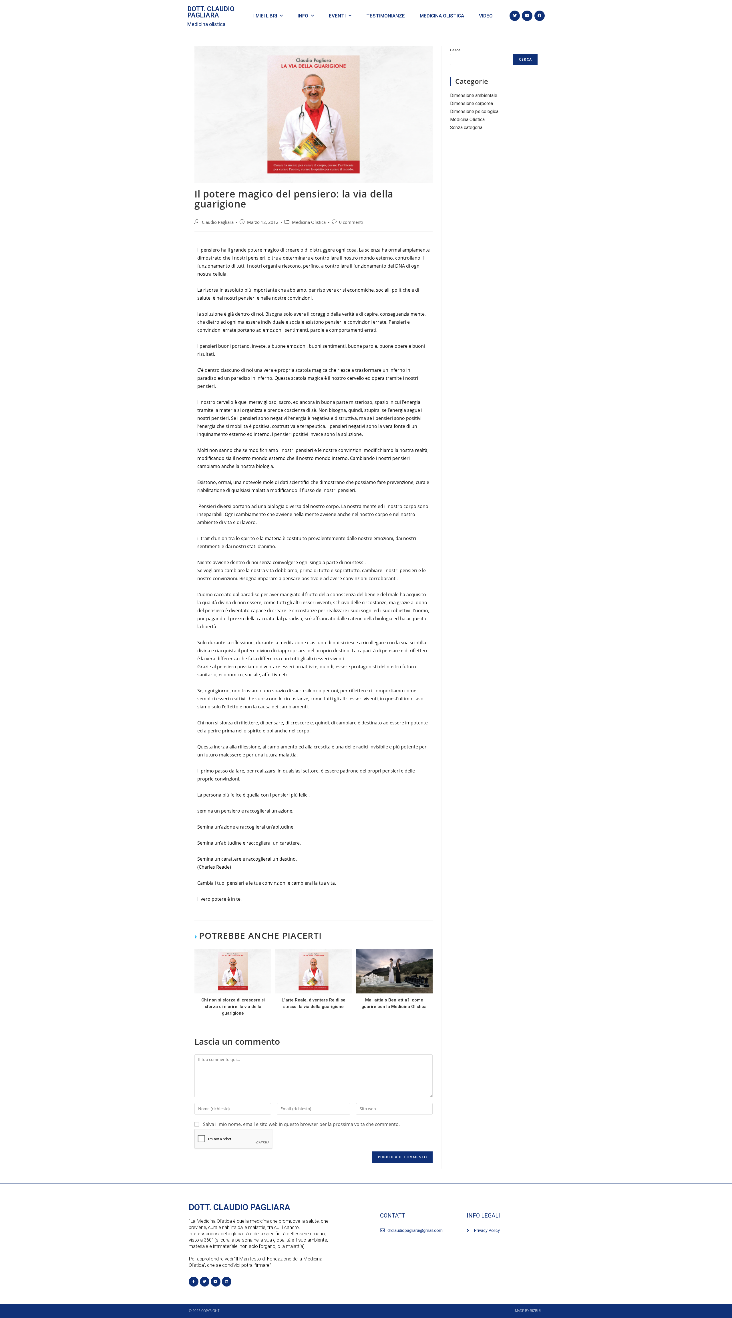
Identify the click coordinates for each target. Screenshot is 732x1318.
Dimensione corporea (471, 103)
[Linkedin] (227, 1282)
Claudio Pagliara (218, 222)
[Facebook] (539, 16)
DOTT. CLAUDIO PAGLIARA (210, 12)
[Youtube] (527, 16)
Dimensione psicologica (474, 111)
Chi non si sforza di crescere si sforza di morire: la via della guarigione (233, 1006)
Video (486, 16)
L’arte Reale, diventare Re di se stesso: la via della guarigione (313, 1003)
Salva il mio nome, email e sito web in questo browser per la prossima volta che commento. (301, 1124)
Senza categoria (466, 127)
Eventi (337, 16)
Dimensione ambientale (473, 95)
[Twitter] (515, 16)
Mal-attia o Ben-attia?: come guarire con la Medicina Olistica (394, 1003)
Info (303, 16)
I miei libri (265, 16)
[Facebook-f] (193, 1282)
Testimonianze (385, 16)
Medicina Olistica (309, 222)
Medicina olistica (206, 24)
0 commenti (351, 222)
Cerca (455, 49)
